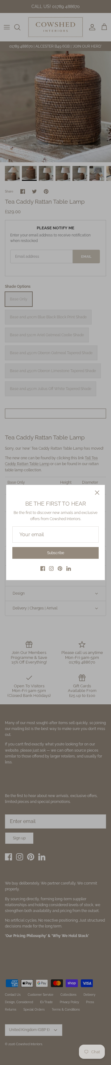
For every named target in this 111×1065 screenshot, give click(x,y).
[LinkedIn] (68, 568)
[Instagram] (51, 568)
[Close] (97, 492)
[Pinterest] (60, 568)
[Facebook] (42, 568)
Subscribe (55, 553)
